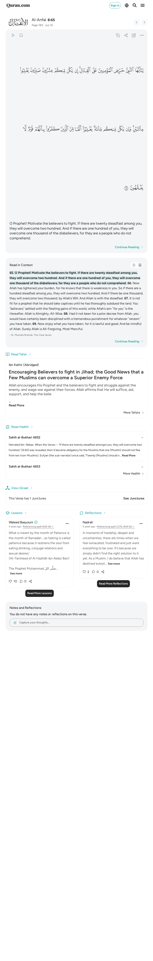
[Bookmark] (21, 35)
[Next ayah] (144, 22)
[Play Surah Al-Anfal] (13, 35)
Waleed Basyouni (21, 522)
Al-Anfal (39, 19)
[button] (139, 70)
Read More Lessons (39, 593)
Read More (16, 405)
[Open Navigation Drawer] (143, 5)
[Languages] (127, 5)
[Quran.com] (18, 5)
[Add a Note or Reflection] (133, 35)
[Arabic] (134, 265)
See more (16, 573)
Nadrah (88, 522)
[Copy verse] (117, 35)
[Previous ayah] (136, 22)
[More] (141, 35)
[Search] (135, 5)
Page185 (37, 25)
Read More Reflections (113, 583)
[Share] (125, 35)
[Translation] (140, 265)
